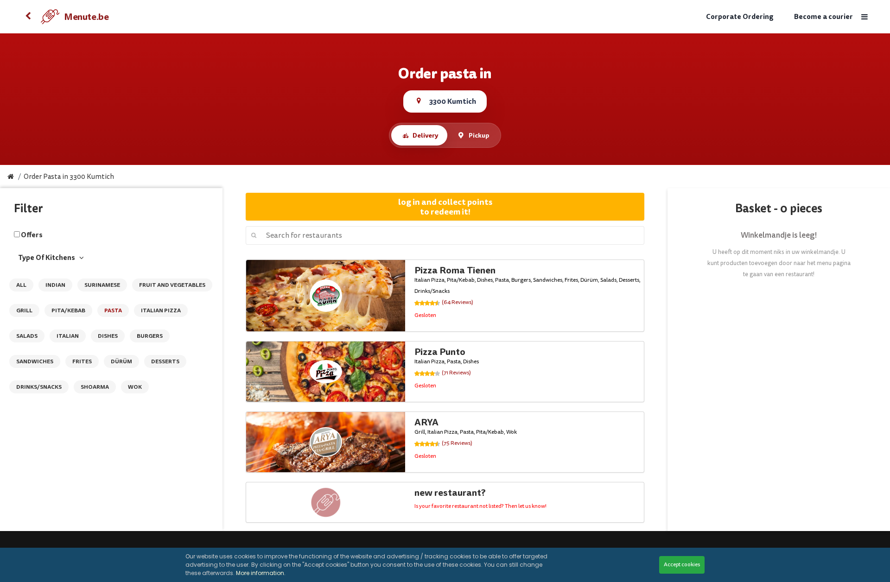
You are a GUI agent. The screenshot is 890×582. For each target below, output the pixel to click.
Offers (32, 235)
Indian (55, 285)
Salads (27, 336)
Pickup (479, 135)
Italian (68, 336)
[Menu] (864, 17)
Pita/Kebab (68, 310)
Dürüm (121, 361)
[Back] (28, 16)
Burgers (150, 336)
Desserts (165, 361)
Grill (24, 310)
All (21, 285)
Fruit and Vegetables (172, 285)
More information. (261, 573)
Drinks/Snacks (39, 387)
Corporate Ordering (740, 17)
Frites (82, 361)
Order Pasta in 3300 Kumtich (69, 177)
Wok (135, 387)
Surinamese (102, 285)
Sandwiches (34, 361)
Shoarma (95, 387)
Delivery (425, 135)
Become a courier (823, 17)
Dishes (108, 336)
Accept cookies (682, 565)
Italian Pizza (161, 310)
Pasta (113, 310)
